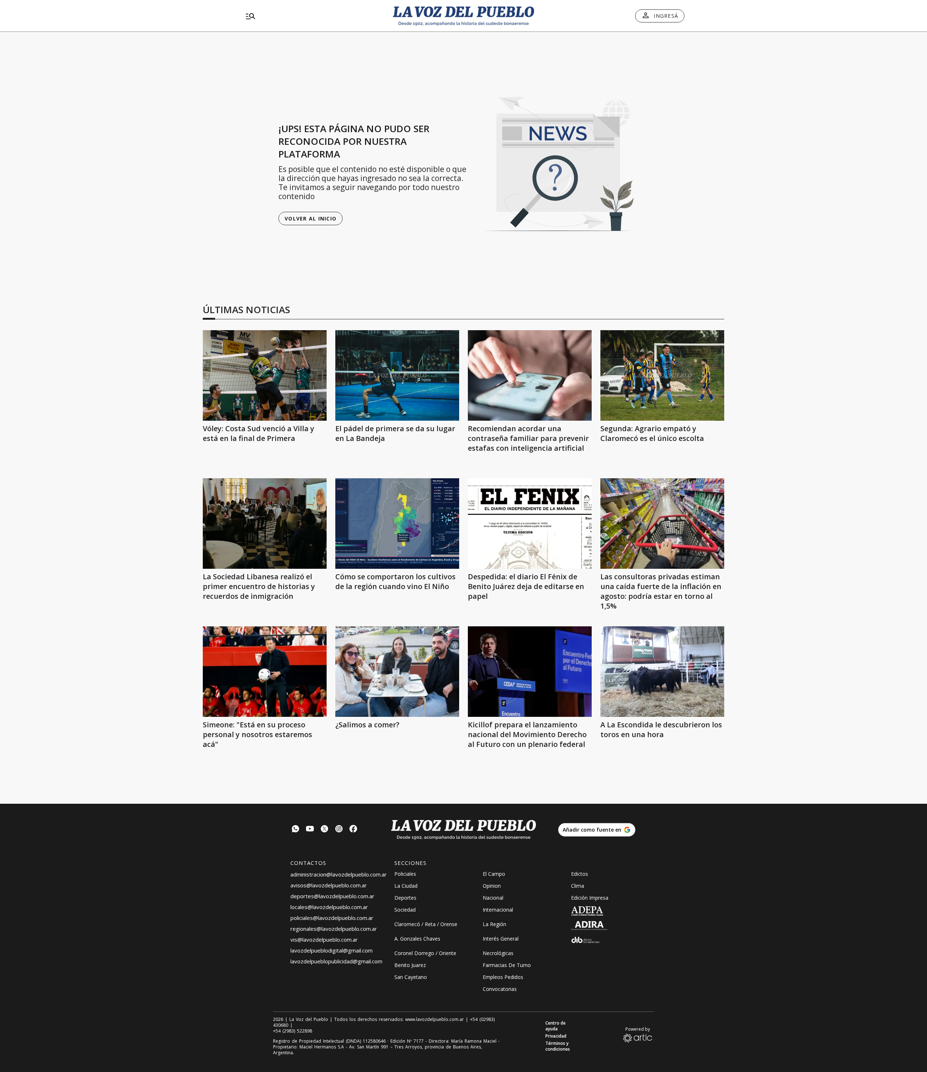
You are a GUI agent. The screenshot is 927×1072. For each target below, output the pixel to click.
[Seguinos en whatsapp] (295, 830)
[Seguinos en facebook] (353, 830)
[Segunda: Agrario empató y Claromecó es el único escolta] (662, 375)
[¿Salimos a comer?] (397, 671)
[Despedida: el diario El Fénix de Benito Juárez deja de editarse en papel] (530, 523)
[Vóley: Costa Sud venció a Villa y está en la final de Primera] (265, 375)
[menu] (313, 16)
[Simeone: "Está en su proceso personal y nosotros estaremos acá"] (265, 671)
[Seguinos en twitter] (324, 830)
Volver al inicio (310, 218)
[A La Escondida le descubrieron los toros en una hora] (662, 671)
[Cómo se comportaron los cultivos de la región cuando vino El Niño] (397, 523)
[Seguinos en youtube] (310, 830)
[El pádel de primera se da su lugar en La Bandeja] (397, 375)
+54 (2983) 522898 (292, 1031)
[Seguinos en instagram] (339, 830)
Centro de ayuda (555, 1026)
